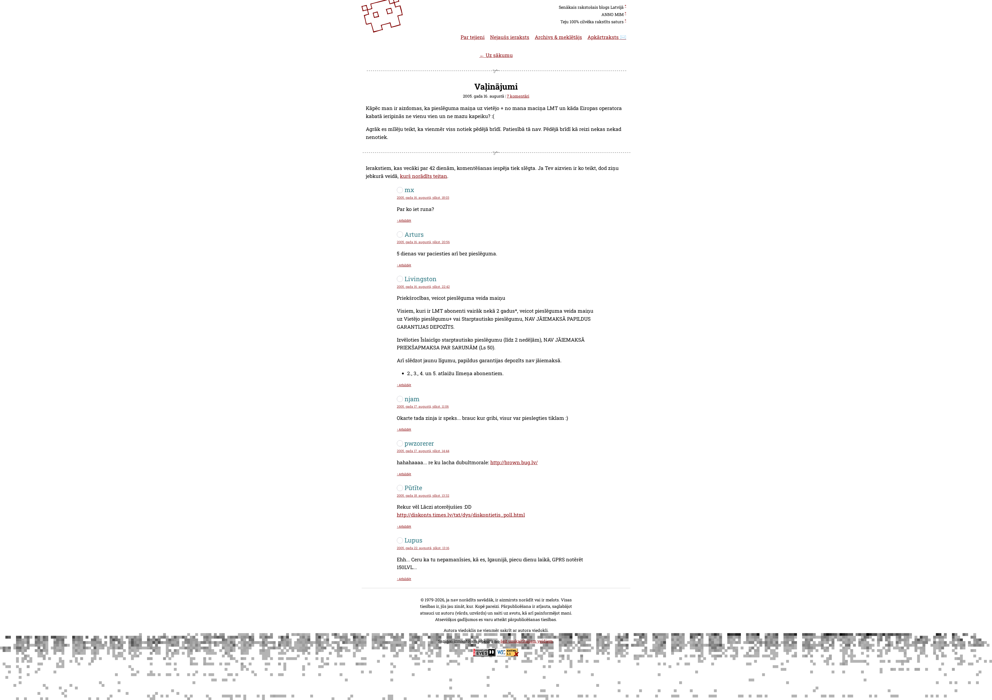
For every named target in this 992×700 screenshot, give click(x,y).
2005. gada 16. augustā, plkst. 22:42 (423, 287)
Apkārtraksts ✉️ (606, 37)
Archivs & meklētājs (558, 37)
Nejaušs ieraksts (509, 37)
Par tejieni (473, 37)
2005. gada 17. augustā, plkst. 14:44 (423, 451)
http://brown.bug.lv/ (514, 462)
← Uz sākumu (496, 55)
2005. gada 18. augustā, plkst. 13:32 (423, 495)
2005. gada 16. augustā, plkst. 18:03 (423, 197)
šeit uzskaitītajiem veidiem (526, 641)
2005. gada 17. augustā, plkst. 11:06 (423, 406)
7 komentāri (518, 96)
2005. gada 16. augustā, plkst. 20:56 (423, 242)
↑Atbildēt (404, 220)
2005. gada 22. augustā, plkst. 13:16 (423, 548)
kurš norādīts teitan (423, 176)
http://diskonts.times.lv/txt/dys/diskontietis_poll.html (461, 515)
